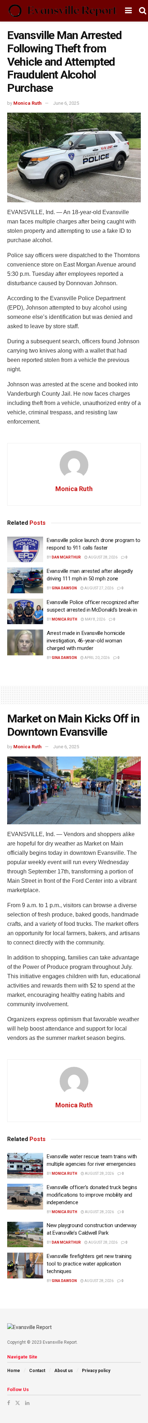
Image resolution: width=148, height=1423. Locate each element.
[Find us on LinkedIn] (27, 1403)
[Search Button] (142, 11)
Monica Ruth (27, 103)
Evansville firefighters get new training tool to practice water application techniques (89, 1263)
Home (13, 1370)
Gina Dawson (64, 588)
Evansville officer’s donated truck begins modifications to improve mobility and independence (92, 1195)
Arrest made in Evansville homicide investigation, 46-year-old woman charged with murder (86, 640)
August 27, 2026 (99, 588)
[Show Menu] (128, 11)
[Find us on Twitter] (17, 1403)
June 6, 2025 (66, 103)
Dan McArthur (66, 557)
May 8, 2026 (94, 619)
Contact (37, 1370)
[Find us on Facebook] (8, 1403)
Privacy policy (96, 1370)
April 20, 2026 (97, 658)
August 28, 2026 (102, 557)
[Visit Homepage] (62, 11)
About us (63, 1370)
